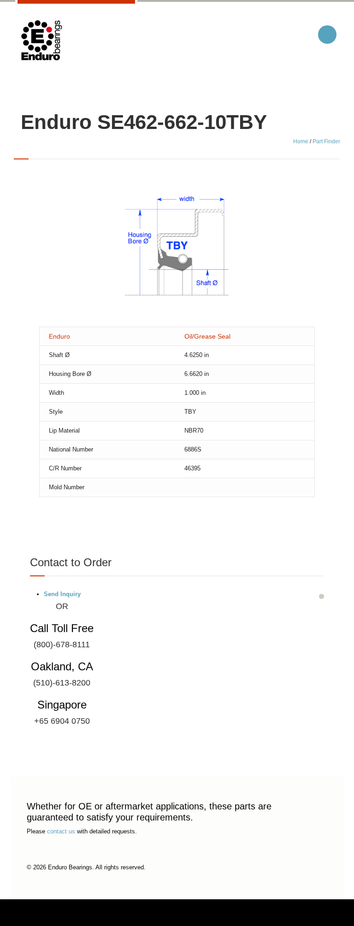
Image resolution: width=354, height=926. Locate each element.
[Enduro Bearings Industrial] (41, 40)
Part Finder (326, 141)
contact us (61, 831)
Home (300, 141)
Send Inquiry (62, 594)
